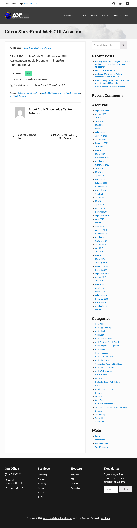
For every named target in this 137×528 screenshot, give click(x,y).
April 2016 (99, 288)
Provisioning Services (104, 389)
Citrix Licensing (101, 353)
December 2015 (101, 299)
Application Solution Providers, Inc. (57, 518)
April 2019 (99, 205)
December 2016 (101, 266)
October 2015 (101, 306)
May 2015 (99, 310)
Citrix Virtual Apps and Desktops (108, 364)
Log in (97, 436)
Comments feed (101, 443)
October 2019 (101, 194)
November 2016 (102, 270)
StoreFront (35, 93)
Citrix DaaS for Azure (103, 338)
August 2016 (100, 277)
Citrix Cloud (100, 331)
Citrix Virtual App (102, 360)
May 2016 (99, 284)
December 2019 (101, 187)
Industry (21, 93)
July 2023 (99, 118)
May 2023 (99, 125)
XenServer (23, 96)
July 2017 (99, 248)
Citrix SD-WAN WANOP (104, 357)
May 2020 (99, 172)
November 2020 (102, 158)
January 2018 (101, 230)
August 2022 (100, 139)
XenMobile (14, 96)
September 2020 (102, 165)
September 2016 (102, 273)
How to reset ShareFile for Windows (110, 87)
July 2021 (99, 147)
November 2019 (102, 190)
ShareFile (99, 396)
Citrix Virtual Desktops (104, 367)
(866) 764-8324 (13, 474)
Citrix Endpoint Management (107, 346)
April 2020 (99, 176)
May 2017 (99, 255)
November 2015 (102, 302)
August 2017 (100, 244)
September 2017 (102, 241)
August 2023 (100, 114)
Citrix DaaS (99, 335)
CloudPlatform (101, 375)
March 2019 (100, 208)
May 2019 (99, 201)
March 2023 (100, 129)
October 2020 (101, 161)
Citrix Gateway (101, 349)
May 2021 (99, 150)
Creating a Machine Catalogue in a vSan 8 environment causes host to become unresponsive (112, 64)
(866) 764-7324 (30, 3)
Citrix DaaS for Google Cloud (107, 342)
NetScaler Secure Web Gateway (108, 382)
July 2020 (99, 168)
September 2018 (102, 215)
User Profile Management (51, 93)
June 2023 (99, 121)
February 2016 (101, 295)
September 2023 (102, 110)
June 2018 (99, 219)
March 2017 (100, 259)
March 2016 (100, 292)
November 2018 (102, 212)
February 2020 (101, 183)
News (28, 93)
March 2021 (100, 154)
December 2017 (101, 234)
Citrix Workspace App (104, 371)
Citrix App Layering (103, 328)
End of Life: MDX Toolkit (105, 70)
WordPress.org (101, 447)
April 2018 (99, 226)
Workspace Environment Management (111, 407)
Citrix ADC (99, 324)
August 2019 (100, 197)
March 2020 (100, 179)
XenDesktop (75, 93)
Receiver (98, 393)
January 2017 (101, 263)
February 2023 (101, 132)
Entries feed (100, 440)
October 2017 (101, 237)
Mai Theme (105, 518)
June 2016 (99, 281)
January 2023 (101, 136)
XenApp (66, 93)
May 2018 (99, 223)
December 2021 (101, 143)
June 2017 (99, 252)
